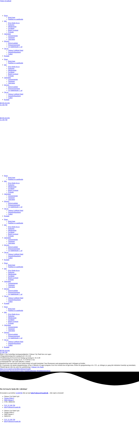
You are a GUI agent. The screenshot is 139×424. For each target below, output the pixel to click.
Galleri (10, 54)
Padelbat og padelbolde (15, 19)
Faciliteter (11, 28)
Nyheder (11, 32)
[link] (37, 367)
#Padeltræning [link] (4, 371)
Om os (6, 48)
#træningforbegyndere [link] (17, 371)
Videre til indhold (5, 1)
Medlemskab (12, 26)
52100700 (19, 393)
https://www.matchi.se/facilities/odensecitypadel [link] (15, 369)
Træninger (11, 37)
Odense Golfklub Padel (15, 50)
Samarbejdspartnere (14, 52)
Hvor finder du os (14, 23)
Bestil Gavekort (13, 30)
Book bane (11, 17)
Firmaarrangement (14, 45)
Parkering (11, 25)
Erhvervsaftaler (13, 43)
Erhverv (6, 41)
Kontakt (6, 56)
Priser (6, 15)
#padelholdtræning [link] (30, 371)
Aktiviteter (7, 34)
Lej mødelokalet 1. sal (15, 47)
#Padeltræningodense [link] (43, 371)
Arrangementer (13, 36)
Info (5, 21)
